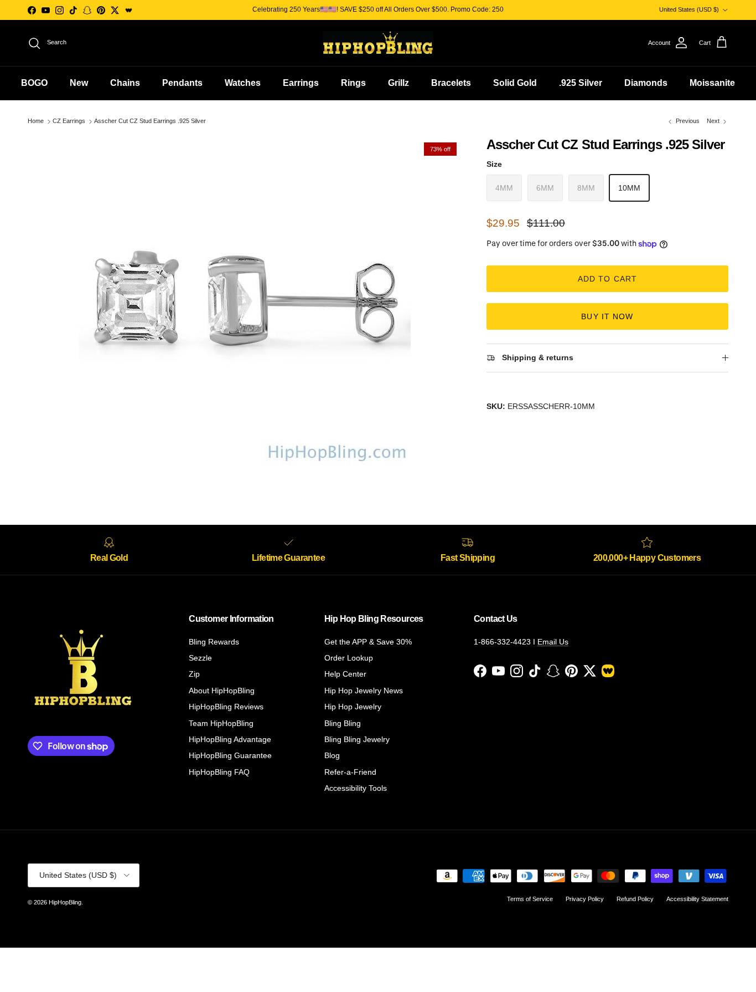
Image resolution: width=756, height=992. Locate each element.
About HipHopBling (222, 690)
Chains (125, 83)
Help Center (345, 673)
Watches (243, 83)
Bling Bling (342, 723)
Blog (332, 755)
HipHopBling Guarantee (230, 755)
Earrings (301, 83)
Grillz (398, 83)
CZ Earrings (69, 121)
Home (36, 121)
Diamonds (645, 83)
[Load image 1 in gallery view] (245, 303)
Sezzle (200, 657)
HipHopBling (65, 902)
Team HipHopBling (221, 723)
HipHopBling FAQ (219, 772)
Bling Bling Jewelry (357, 739)
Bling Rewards (214, 641)
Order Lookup (348, 657)
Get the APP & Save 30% (368, 641)
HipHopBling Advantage (230, 739)
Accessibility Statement (697, 899)
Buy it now (607, 316)
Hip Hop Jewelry (352, 706)
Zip (194, 673)
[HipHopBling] (378, 43)
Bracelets (451, 83)
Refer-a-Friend (350, 772)
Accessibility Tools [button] (355, 788)
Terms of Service (530, 899)
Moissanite (712, 83)
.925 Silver (580, 83)
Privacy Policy (585, 899)
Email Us (552, 641)
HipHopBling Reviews (226, 706)
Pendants (182, 83)
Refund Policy (635, 899)
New (79, 83)
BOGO (34, 83)
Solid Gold (515, 83)
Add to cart (607, 278)
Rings (353, 83)
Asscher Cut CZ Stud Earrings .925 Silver (150, 121)
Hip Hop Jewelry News (363, 690)
